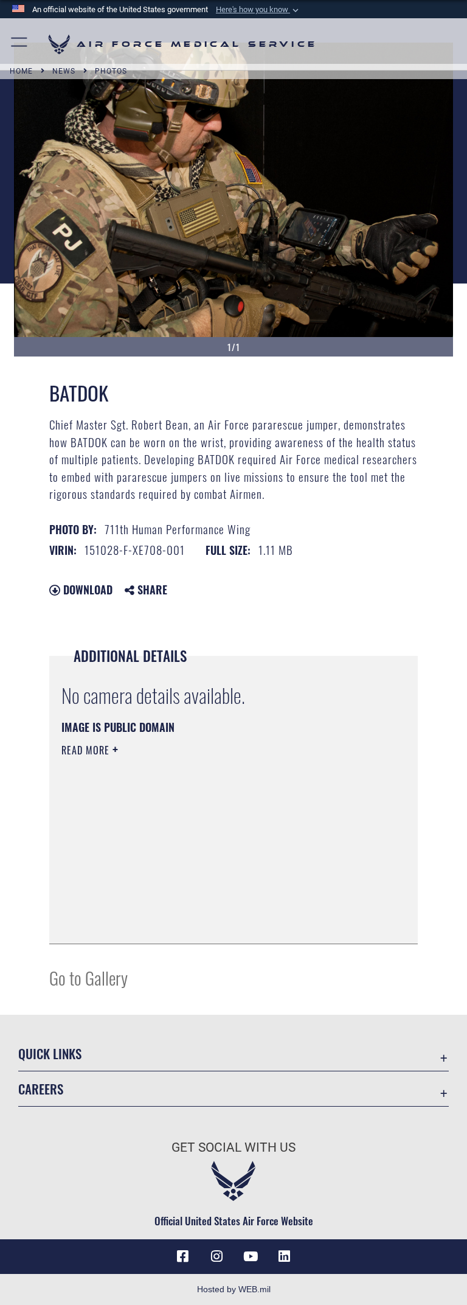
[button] (258, 10)
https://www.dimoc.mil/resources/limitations (147, 844)
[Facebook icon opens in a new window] (182, 1256)
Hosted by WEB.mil (234, 1289)
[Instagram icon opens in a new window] (216, 1256)
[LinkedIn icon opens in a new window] (284, 1256)
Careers (40, 1088)
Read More (86, 750)
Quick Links (49, 1053)
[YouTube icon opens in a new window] (250, 1256)
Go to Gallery (88, 977)
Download (86, 589)
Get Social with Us (233, 1147)
